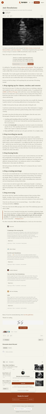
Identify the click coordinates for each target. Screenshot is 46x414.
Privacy (22, 406)
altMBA (5, 92)
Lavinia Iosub (36, 48)
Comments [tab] (5, 347)
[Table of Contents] (1, 207)
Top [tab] (4, 361)
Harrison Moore (7, 50)
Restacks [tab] (10, 347)
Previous (7, 339)
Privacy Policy (31, 387)
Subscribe (37, 2)
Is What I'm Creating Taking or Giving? (10, 366)
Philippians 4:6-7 (19, 219)
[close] (34, 371)
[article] (23, 367)
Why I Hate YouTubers (8, 365)
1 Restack (15, 331)
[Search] (30, 2)
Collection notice (31, 406)
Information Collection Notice (23, 387)
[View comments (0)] (8, 16)
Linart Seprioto (17, 50)
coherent (23, 67)
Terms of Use (28, 385)
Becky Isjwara (29, 48)
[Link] (1, 85)
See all (4, 388)
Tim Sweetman (7, 12)
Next (40, 339)
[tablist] (7, 348)
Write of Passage (13, 92)
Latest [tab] (7, 361)
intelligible (30, 67)
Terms (26, 406)
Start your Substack (20, 408)
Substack (17, 411)
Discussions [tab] (11, 361)
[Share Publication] (32, 2)
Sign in (42, 2)
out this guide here (28, 315)
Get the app (28, 408)
